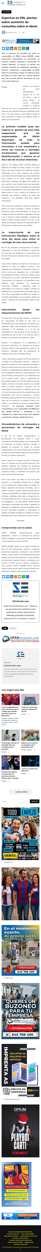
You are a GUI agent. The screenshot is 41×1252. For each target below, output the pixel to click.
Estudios (6, 11)
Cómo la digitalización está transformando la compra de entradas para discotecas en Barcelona (11, 699)
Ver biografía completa (26, 618)
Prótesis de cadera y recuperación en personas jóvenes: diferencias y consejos (11, 762)
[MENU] (3, 3)
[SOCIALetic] (16, 3)
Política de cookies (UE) (20, 1244)
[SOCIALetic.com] (20, 659)
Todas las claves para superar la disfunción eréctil (30, 699)
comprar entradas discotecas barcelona (20, 1240)
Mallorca (29, 750)
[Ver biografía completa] (36, 618)
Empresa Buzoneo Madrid (15, 1242)
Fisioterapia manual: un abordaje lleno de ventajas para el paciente (11, 735)
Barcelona (4, 718)
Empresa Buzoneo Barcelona (28, 1236)
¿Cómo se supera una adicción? (30, 761)
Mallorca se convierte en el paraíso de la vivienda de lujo (30, 735)
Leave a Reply (21, 792)
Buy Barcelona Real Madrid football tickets (21, 1232)
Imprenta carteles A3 (13, 1234)
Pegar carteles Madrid (27, 1234)
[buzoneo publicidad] (20, 43)
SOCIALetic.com (11, 32)
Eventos (11, 722)
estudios (13, 628)
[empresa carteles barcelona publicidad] (16, 1206)
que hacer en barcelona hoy (20, 1238)
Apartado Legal (29, 1242)
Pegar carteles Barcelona (11, 1236)
